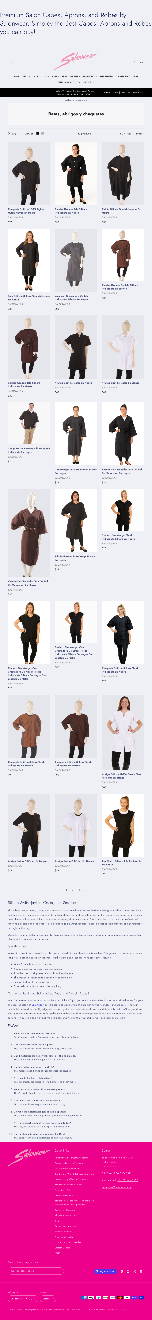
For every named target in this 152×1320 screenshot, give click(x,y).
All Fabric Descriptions (66, 1215)
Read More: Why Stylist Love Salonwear (75, 1174)
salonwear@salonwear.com (117, 1187)
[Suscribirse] (60, 1271)
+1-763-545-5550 (127, 1180)
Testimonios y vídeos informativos (71, 1179)
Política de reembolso (55, 1309)
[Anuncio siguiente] (101, 92)
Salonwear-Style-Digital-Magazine (71, 1157)
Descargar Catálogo (65, 1210)
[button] (11, 61)
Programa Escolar (64, 1237)
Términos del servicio (96, 1309)
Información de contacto (118, 1309)
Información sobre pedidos (69, 1184)
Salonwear (37, 1005)
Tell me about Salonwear (67, 1168)
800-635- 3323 (123, 1173)
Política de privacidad (76, 1309)
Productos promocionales (68, 1242)
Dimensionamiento (64, 1195)
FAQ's (58, 1253)
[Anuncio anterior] (49, 92)
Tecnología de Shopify (34, 1309)
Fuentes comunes (63, 1231)
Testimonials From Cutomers (69, 1163)
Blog (57, 1220)
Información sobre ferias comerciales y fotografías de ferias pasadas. (74, 1202)
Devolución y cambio (65, 1226)
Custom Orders (62, 1247)
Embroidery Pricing (64, 1190)
